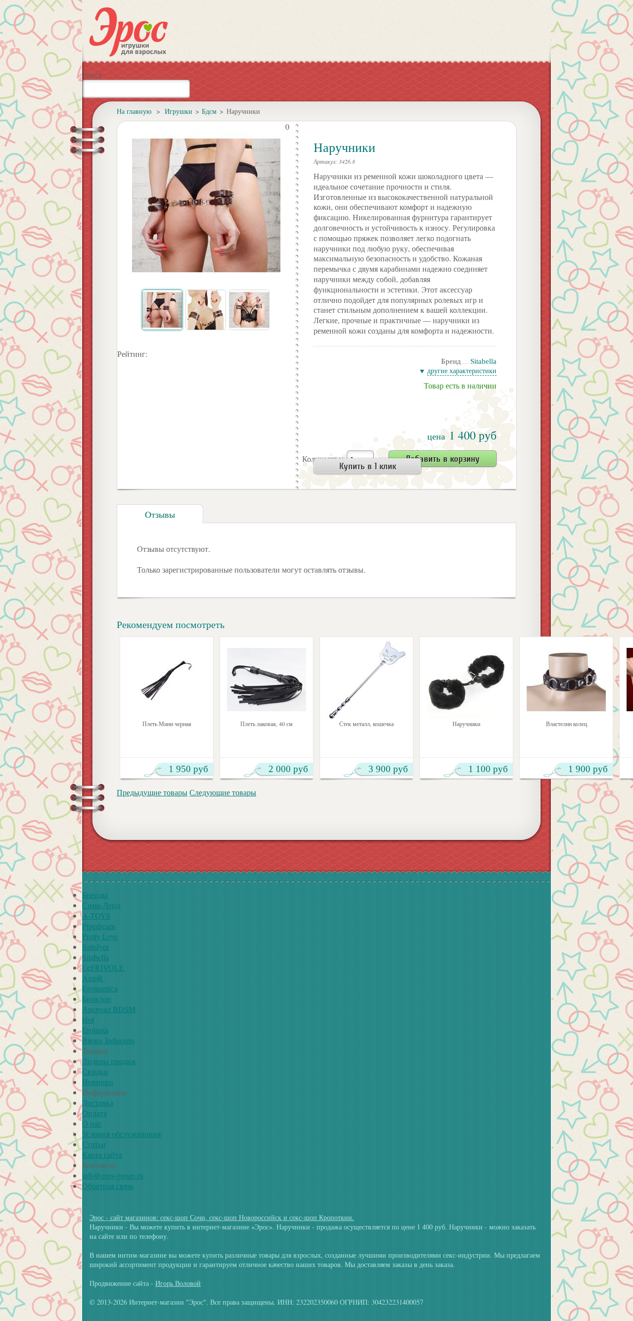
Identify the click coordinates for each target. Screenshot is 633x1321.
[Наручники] (466, 679)
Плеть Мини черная (166, 724)
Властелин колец (566, 724)
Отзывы (160, 514)
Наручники (466, 724)
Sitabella (483, 361)
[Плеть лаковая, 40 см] (266, 679)
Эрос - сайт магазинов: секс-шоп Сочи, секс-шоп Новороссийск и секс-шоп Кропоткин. (222, 1217)
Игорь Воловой (178, 1283)
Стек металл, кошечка (366, 724)
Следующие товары (222, 792)
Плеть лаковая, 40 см (266, 724)
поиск (92, 74)
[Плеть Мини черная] (166, 679)
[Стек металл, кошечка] (366, 679)
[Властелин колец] (566, 679)
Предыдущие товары (152, 792)
